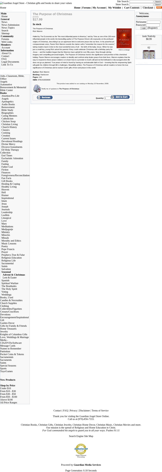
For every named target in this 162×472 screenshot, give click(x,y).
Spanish (5, 280)
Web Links (6, 42)
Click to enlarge (124, 50)
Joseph (4, 206)
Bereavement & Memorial (13, 87)
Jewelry (4, 331)
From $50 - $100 (8, 396)
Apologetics (7, 101)
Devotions (5, 314)
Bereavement (8, 107)
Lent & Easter (10, 277)
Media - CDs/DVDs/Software (11, 341)
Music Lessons (8, 243)
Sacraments (6, 360)
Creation (5, 135)
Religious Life (8, 260)
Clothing (4, 306)
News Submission (10, 25)
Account (5, 47)
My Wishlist (114, 7)
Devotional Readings (11, 141)
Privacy (73, 410)
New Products (7, 379)
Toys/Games (6, 371)
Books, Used (6, 297)
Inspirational (7, 198)
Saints (4, 266)
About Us (6, 53)
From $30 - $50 (8, 394)
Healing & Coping (10, 184)
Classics (5, 130)
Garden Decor (7, 323)
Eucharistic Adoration (12, 158)
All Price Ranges (8, 402)
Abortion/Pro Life (10, 95)
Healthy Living (9, 186)
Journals (5, 209)
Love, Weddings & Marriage (14, 337)
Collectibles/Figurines (11, 308)
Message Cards (7, 345)
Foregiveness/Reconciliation (15, 175)
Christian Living (9, 124)
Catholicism (7, 118)
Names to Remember (10, 348)
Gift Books (6, 181)
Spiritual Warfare (9, 283)
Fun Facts (6, 178)
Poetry (4, 246)
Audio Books (8, 104)
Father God (7, 166)
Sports (3, 368)
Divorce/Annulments (11, 147)
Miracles (5, 235)
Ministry (5, 232)
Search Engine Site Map (81, 436)
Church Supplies (8, 303)
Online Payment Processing (81, 456)
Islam (4, 201)
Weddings (6, 294)
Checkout (148, 7)
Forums (86, 7)
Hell (3, 192)
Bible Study (7, 110)
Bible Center (6, 90)
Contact (5, 56)
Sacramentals (6, 357)
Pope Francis (7, 249)
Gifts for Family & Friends (13, 325)
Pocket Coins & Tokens (12, 354)
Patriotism (5, 351)
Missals (5, 237)
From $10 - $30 (8, 391)
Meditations (7, 226)
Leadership (6, 212)
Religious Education (11, 257)
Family (4, 161)
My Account (99, 7)
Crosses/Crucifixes (9, 311)
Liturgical (6, 218)
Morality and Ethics (11, 240)
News (4, 22)
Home (3, 7)
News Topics (8, 27)
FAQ (3, 59)
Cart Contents (132, 7)
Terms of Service (100, 410)
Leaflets (5, 215)
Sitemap (5, 33)
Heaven (5, 189)
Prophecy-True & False (13, 255)
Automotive (6, 84)
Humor (5, 195)
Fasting (5, 164)
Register (152, 28)
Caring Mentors (9, 115)
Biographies (7, 113)
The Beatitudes (8, 286)
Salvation (6, 269)
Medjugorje (7, 229)
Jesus (4, 203)
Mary (4, 223)
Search (4, 30)
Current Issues (8, 138)
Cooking (5, 132)
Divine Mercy (8, 144)
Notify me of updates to (60, 89)
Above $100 (6, 399)
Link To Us (7, 64)
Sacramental (7, 263)
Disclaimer (84, 410)
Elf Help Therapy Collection (9, 151)
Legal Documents (10, 61)
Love (4, 220)
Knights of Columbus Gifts (13, 334)
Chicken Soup (8, 121)
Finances (5, 172)
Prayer (4, 252)
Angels (3, 81)
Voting (4, 291)
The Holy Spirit (9, 289)
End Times (6, 155)
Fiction (4, 169)
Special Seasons (8, 365)
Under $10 (5, 388)
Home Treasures (8, 328)
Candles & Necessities (11, 300)
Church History (9, 127)
